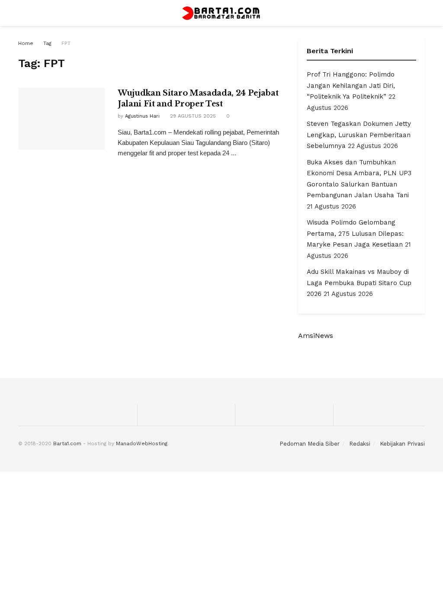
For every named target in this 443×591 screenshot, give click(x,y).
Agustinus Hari (142, 116)
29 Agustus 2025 (192, 116)
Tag (47, 43)
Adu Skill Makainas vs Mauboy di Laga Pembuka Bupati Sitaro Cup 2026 (359, 283)
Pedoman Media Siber (309, 443)
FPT (66, 43)
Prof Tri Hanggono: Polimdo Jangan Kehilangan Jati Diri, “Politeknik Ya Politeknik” (351, 85)
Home (25, 43)
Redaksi (359, 443)
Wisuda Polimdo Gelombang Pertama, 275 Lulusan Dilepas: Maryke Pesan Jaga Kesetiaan (355, 233)
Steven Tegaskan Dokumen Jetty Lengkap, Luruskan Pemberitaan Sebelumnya (359, 135)
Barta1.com (67, 443)
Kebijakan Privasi (402, 443)
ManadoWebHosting (141, 443)
